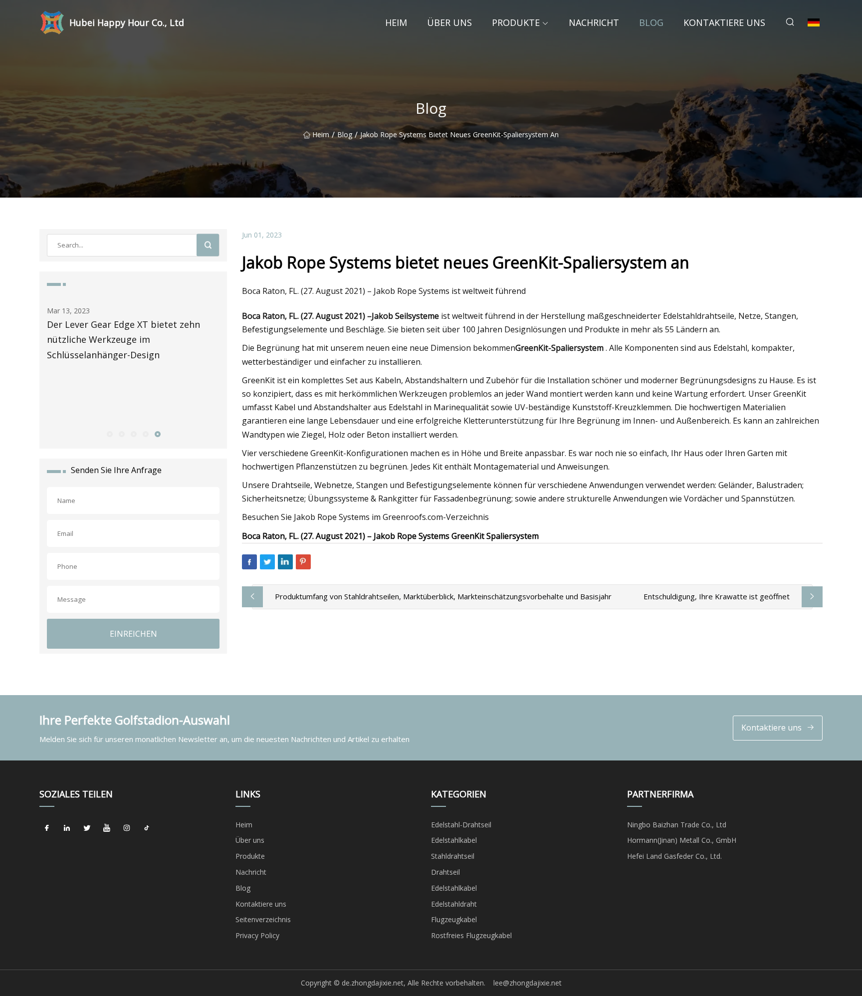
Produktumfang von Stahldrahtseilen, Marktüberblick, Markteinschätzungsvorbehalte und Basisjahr (443, 596)
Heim (396, 22)
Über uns (449, 22)
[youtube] (106, 828)
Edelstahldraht (454, 904)
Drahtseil (445, 872)
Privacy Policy (257, 935)
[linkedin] (66, 828)
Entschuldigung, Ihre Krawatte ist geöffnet (717, 596)
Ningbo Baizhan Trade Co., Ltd (676, 824)
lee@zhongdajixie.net (527, 983)
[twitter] (86, 828)
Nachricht (594, 22)
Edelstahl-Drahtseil (461, 824)
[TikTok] (146, 828)
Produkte (516, 22)
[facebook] (46, 828)
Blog (651, 22)
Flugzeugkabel (454, 919)
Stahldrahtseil (452, 856)
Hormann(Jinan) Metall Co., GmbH (681, 840)
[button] (109, 434)
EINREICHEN (133, 633)
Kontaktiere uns (724, 22)
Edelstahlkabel (454, 840)
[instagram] (126, 828)
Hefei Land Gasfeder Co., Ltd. (674, 856)
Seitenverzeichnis (263, 919)
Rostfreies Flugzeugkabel (471, 935)
